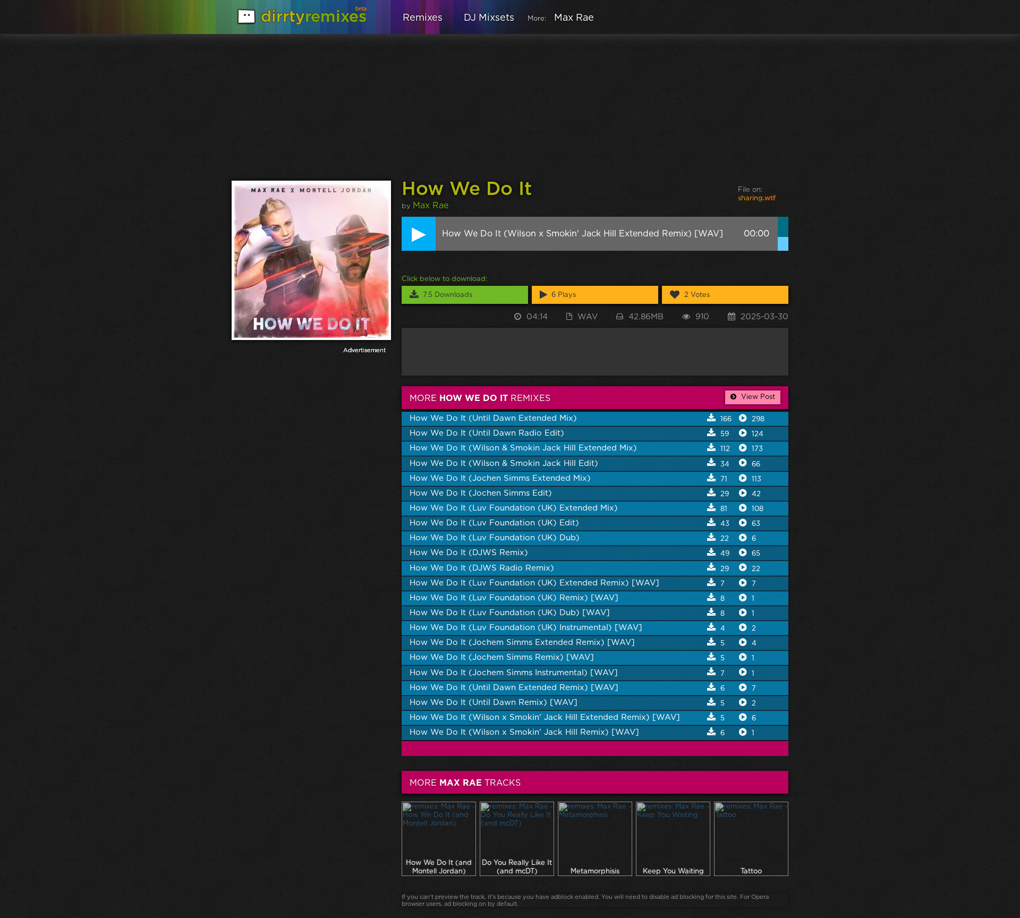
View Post (757, 397)
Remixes (423, 18)
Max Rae (574, 18)
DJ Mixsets (489, 18)
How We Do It (467, 189)
